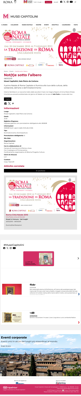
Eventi (46, 25)
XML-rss (76, 391)
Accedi (56, 2)
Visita (76, 25)
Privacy (66, 390)
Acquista (48, 2)
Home (6, 71)
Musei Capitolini (24, 16)
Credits (55, 391)
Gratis (7, 99)
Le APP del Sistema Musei (30, 262)
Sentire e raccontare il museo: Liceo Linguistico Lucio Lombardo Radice (53, 317)
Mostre (38, 25)
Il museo (4, 25)
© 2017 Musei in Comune (54, 390)
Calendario (66, 25)
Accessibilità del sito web (65, 391)
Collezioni (14, 25)
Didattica (55, 25)
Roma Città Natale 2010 (17, 215)
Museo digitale (27, 25)
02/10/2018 (53, 291)
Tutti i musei (38, 2)
